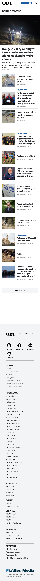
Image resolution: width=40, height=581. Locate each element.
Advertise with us (11, 549)
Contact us (9, 369)
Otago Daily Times (12, 396)
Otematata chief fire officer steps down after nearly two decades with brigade (26, 172)
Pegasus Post (10, 432)
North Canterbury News (14, 417)
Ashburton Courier (12, 444)
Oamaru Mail (10, 450)
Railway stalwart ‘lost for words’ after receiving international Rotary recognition (26, 98)
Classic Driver (10, 489)
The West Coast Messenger (15, 411)
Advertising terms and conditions (17, 558)
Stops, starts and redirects (14, 538)
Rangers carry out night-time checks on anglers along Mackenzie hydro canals (18, 54)
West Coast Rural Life (13, 414)
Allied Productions (12, 514)
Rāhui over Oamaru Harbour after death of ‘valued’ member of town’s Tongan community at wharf (26, 271)
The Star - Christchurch (13, 426)
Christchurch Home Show (14, 506)
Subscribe (27, 3)
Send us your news (12, 372)
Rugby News (10, 495)
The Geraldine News (12, 423)
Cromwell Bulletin (12, 456)
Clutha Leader (10, 468)
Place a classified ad (12, 555)
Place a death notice (13, 552)
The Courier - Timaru (13, 447)
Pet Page (21, 254)
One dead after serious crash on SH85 (25, 79)
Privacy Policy (10, 378)
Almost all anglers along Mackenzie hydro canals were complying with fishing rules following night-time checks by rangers (18, 65)
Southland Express (12, 477)
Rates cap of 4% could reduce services (26, 239)
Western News (10, 435)
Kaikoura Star (10, 402)
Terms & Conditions (12, 535)
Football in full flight (26, 156)
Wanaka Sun (10, 453)
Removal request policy (14, 387)
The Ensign (9, 474)
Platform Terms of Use (13, 381)
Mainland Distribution (13, 523)
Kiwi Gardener (10, 486)
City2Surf (9, 503)
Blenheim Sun (10, 399)
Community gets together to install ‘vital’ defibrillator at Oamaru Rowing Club (26, 140)
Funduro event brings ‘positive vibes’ (26, 221)
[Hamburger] (35, 3)
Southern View (11, 438)
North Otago (6, 70)
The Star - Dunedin (12, 465)
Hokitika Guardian (12, 408)
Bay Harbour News (12, 429)
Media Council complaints (14, 384)
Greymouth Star (11, 405)
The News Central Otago (14, 462)
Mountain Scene (11, 459)
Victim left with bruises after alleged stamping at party (26, 189)
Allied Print (9, 520)
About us (9, 375)
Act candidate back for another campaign (26, 205)
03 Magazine (10, 492)
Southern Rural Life (12, 471)
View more (19, 290)
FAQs (7, 541)
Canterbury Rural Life (13, 420)
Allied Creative (11, 517)
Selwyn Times (10, 441)
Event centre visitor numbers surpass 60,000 (26, 115)
